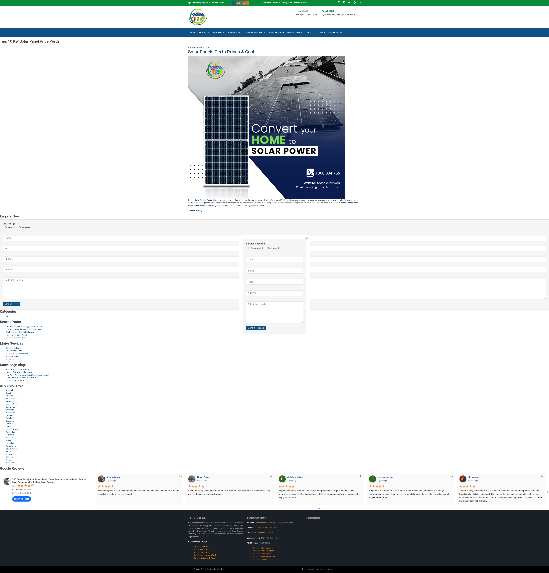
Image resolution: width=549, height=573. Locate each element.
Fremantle (10, 435)
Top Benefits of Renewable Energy (20, 332)
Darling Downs (12, 429)
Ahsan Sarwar (113, 477)
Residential (219, 32)
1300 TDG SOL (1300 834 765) (265, 528)
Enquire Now (335, 32)
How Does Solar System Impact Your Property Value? (27, 375)
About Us (311, 32)
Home (192, 32)
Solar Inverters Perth (14, 351)
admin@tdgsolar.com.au (306, 15)
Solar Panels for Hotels (15, 338)
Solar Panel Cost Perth (15, 381)
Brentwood (10, 412)
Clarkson (9, 426)
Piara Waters (11, 446)
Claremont (10, 424)
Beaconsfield (11, 404)
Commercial (234, 32)
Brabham (9, 438)
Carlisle (9, 418)
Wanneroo (10, 463)
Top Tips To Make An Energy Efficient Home (24, 326)
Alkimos (9, 457)
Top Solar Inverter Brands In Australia (21, 378)
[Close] (306, 238)
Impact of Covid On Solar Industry (19, 372)
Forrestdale (10, 432)
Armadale (10, 390)
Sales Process (276, 32)
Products (204, 32)
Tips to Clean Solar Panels (16, 335)
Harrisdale (10, 443)
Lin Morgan (383, 477)
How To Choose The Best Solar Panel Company (25, 329)
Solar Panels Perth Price (262, 559)
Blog (322, 32)
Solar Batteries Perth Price (204, 558)
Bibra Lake (10, 401)
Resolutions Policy (215, 569)
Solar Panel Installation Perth (264, 556)
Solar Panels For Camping (263, 551)
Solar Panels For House (262, 554)
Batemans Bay (11, 399)
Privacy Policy (200, 569)
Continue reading (195, 210)
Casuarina (10, 421)
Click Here (240, 3)
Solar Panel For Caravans (263, 548)
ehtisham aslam (204, 477)
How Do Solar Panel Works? (17, 369)
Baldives (9, 396)
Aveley (8, 440)
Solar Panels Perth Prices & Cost (221, 51)
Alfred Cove (10, 454)
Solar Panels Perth (254, 32)
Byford (8, 451)
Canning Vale (11, 407)
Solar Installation (12, 356)
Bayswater (10, 410)
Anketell (9, 460)
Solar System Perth (13, 359)
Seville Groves (11, 449)
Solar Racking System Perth (17, 354)
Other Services (295, 32)
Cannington (10, 415)
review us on (20, 498)
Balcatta (9, 393)
